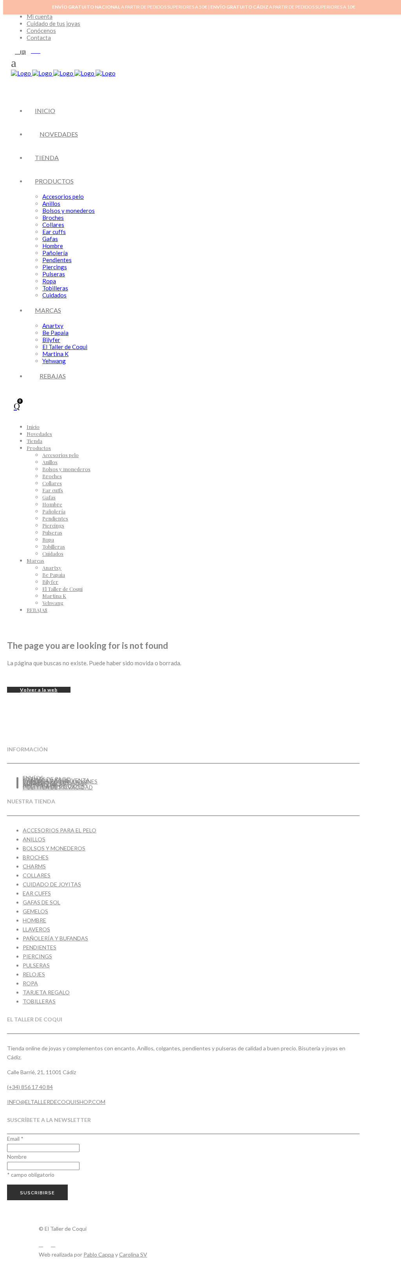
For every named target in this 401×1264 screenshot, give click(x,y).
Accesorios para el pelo (59, 830)
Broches (36, 857)
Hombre (34, 920)
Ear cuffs (37, 893)
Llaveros (36, 929)
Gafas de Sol (41, 902)
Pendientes (39, 947)
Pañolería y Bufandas (55, 938)
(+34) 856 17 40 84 (30, 1087)
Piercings (37, 956)
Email (15, 1138)
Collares (37, 875)
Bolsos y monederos (54, 848)
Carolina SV (133, 1254)
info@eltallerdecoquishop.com (56, 1101)
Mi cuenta (39, 16)
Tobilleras (39, 1001)
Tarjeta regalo (46, 992)
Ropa (30, 983)
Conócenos (41, 30)
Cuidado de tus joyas (53, 23)
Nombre (17, 1156)
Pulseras (36, 965)
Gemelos (35, 911)
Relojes (34, 974)
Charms (34, 866)
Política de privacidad (58, 787)
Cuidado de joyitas (52, 884)
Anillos (34, 839)
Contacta (39, 37)
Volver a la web (39, 690)
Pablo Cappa (98, 1254)
